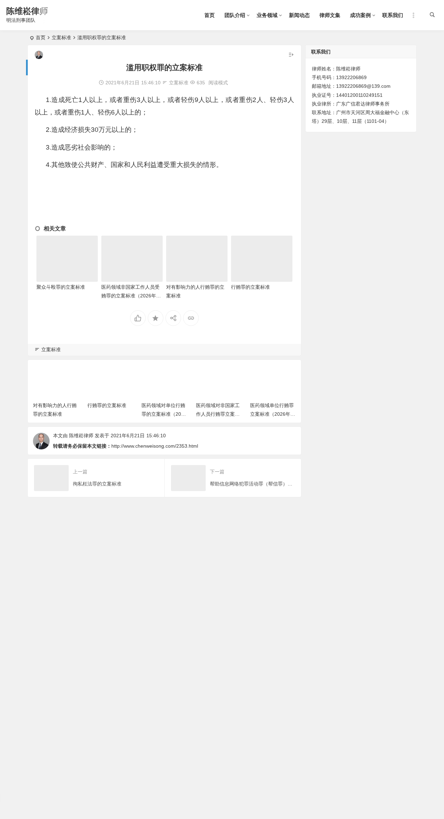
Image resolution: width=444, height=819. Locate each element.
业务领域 (267, 15)
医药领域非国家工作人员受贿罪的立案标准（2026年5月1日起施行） (130, 295)
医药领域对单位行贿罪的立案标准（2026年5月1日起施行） (110, 414)
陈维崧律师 (27, 11)
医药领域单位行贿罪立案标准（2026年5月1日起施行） (218, 414)
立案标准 (61, 37)
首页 (209, 15)
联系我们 (392, 15)
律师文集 (329, 15)
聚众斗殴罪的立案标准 (60, 287)
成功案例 (360, 15)
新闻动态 (299, 15)
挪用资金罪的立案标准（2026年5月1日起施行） (272, 414)
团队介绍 (234, 15)
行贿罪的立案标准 (250, 287)
